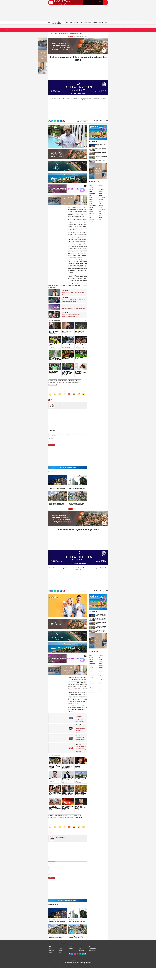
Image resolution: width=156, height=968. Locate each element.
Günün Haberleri (82, 946)
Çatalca (91, 199)
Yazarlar (143, 29)
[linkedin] (61, 121)
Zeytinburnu (91, 223)
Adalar (90, 185)
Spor (100, 22)
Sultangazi (91, 219)
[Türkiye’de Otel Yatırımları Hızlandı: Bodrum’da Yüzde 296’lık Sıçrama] (77, 480)
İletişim (76, 960)
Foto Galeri (136, 29)
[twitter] (52, 121)
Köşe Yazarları (71, 946)
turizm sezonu (78, 234)
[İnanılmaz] (78, 392)
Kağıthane (101, 207)
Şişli (90, 217)
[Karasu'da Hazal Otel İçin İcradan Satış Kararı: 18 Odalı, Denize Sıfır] (57, 480)
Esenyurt (100, 201)
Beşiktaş (100, 193)
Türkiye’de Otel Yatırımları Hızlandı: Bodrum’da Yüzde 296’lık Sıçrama (77, 488)
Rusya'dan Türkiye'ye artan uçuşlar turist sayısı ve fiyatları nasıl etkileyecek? (81, 749)
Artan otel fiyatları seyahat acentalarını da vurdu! (80, 739)
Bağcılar (91, 189)
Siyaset (71, 22)
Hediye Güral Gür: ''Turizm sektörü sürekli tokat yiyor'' (73, 293)
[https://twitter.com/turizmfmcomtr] (72, 954)
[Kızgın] (69, 392)
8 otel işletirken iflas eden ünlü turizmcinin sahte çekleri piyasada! (80, 729)
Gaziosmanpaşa (92, 205)
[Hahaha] (74, 392)
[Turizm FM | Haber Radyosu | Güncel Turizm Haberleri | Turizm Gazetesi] (57, 22)
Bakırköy (91, 191)
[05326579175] (82, 954)
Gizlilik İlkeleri (88, 960)
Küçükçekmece (102, 209)
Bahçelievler (101, 189)
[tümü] (103, 22)
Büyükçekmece (102, 197)
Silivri (100, 215)
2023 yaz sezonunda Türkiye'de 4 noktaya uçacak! (73, 308)
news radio (57, 965)
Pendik (100, 211)
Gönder (51, 444)
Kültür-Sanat (51, 950)
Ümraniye (91, 221)
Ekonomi (76, 22)
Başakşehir (101, 191)
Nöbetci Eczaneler (92, 948)
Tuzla (100, 219)
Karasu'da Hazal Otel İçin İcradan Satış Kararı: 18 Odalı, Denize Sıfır (57, 488)
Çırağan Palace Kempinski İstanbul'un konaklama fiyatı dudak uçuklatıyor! (81, 719)
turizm (80, 677)
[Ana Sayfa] (48, 33)
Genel (50, 948)
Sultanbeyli (101, 217)
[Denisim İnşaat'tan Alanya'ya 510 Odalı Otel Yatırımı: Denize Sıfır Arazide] (77, 496)
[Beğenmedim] (64, 392)
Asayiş (50, 943)
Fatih (100, 203)
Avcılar (100, 187)
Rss (65, 960)
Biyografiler (71, 948)
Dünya (81, 22)
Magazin (95, 22)
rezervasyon (71, 213)
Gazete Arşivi (81, 950)
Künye (73, 960)
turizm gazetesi (51, 965)
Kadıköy (91, 207)
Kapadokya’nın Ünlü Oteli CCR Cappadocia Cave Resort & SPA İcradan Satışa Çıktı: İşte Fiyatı (56, 504)
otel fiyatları (74, 688)
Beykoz (91, 195)
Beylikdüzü (101, 195)
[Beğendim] (50, 392)
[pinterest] (63, 121)
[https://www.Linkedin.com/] (80, 954)
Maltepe (91, 211)
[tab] (51, 430)
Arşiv (80, 948)
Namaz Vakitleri (92, 950)
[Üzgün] (83, 392)
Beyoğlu (91, 197)
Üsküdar (100, 221)
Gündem (66, 22)
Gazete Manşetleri (92, 946)
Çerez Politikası (82, 960)
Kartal (90, 209)
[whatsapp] (55, 121)
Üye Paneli (151, 29)
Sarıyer (100, 213)
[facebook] (49, 121)
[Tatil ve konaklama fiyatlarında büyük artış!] (67, 605)
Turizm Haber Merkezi (60, 404)
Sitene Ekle (69, 960)
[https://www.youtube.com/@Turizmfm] (77, 954)
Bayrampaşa (92, 193)
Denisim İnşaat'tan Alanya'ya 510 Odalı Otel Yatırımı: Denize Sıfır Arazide (76, 504)
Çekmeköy (101, 199)
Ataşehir (91, 187)
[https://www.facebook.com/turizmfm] (70, 954)
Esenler (91, 201)
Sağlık (85, 22)
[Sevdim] (59, 392)
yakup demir (79, 214)
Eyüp (90, 203)
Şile (90, 215)
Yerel (50, 955)
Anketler (90, 943)
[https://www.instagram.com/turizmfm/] (75, 954)
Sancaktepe (91, 213)
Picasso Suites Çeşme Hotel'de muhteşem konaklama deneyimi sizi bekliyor (72, 315)
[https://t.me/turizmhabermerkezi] (85, 954)
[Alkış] (55, 392)
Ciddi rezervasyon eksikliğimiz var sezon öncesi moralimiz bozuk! (70, 33)
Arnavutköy (101, 185)
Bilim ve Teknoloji (62, 943)
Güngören (101, 205)
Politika (90, 22)
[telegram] (58, 121)
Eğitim (50, 946)
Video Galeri (128, 29)
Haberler (52, 33)
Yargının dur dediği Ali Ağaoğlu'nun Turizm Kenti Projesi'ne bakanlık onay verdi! (73, 300)
